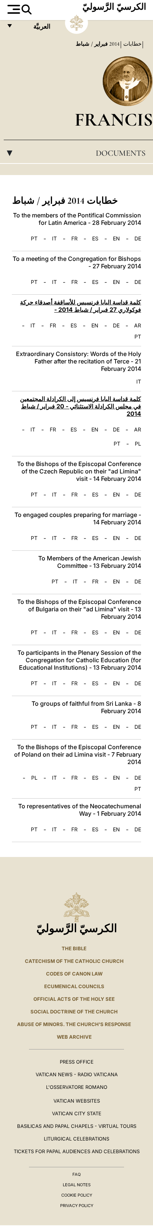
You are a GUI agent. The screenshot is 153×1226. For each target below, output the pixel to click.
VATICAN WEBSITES (76, 1101)
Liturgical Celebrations (76, 1139)
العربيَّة (34, 28)
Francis (114, 119)
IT (54, 238)
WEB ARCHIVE (74, 1037)
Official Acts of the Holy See (74, 999)
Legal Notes (77, 1184)
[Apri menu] (13, 9)
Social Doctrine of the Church (74, 1012)
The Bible (74, 948)
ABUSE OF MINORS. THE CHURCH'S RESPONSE (74, 1024)
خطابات (131, 44)
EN (116, 238)
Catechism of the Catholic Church (74, 961)
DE (137, 238)
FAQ (76, 1174)
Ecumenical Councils (74, 986)
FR (74, 238)
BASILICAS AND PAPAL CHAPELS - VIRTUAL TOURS (76, 1126)
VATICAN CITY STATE (76, 1113)
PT (34, 238)
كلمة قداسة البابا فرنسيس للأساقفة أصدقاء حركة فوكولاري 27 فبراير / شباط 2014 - (80, 305)
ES (95, 238)
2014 (114, 44)
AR (137, 325)
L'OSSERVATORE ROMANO (76, 1087)
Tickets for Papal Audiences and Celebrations (77, 1151)
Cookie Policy (76, 1195)
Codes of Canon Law (74, 974)
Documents (75, 153)
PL (138, 444)
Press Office (77, 1062)
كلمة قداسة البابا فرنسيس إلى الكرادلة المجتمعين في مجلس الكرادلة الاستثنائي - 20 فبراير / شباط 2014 (80, 406)
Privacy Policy (76, 1205)
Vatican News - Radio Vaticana (77, 1074)
